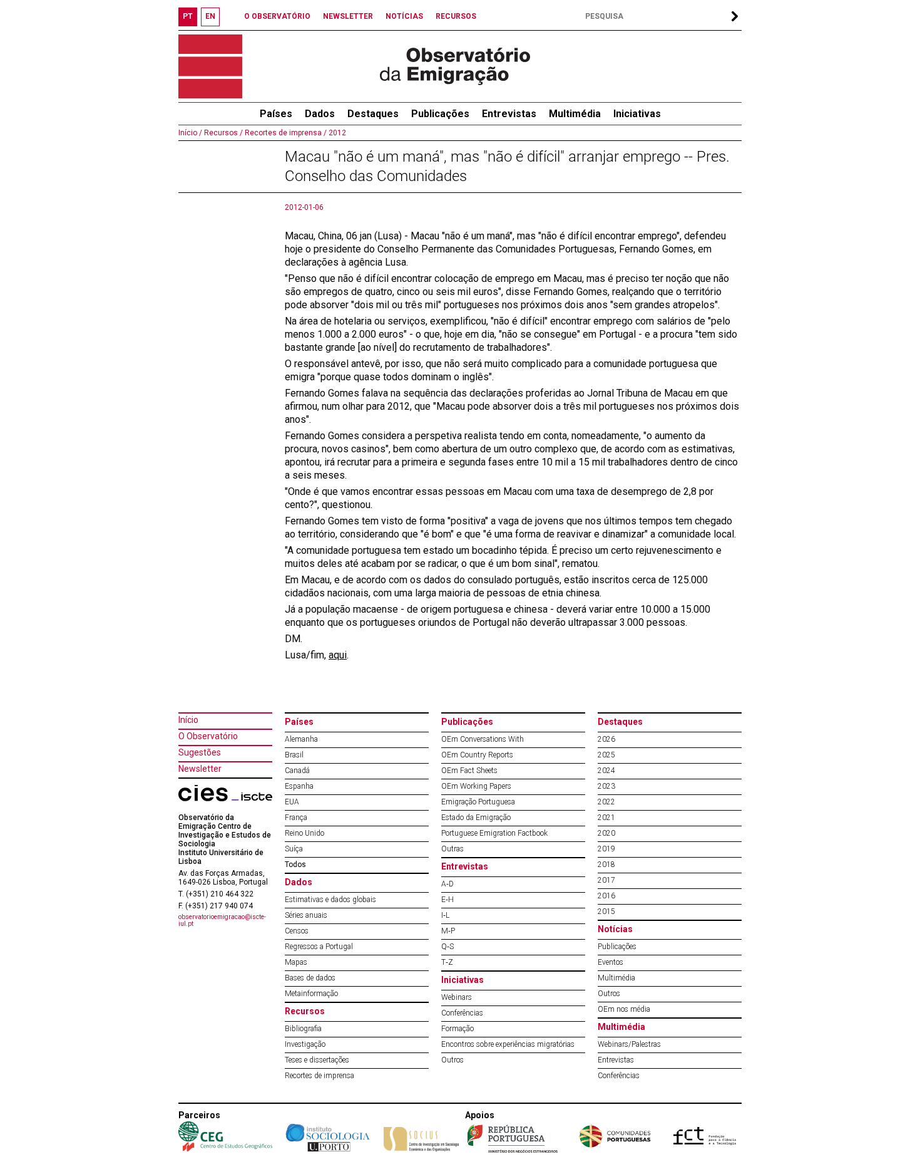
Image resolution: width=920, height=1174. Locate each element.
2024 (606, 770)
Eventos (610, 962)
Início (188, 720)
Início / (190, 132)
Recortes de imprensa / (285, 132)
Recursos (305, 1011)
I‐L (445, 915)
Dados (320, 114)
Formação (457, 1028)
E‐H (447, 899)
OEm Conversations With (482, 739)
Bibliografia (303, 1028)
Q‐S (447, 946)
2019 (606, 848)
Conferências (462, 1013)
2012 (336, 132)
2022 (606, 801)
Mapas (296, 962)
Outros (452, 1060)
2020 (606, 833)
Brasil (294, 755)
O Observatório (208, 736)
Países (299, 722)
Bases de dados (310, 978)
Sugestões (199, 752)
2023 (606, 786)
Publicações (440, 114)
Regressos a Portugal (319, 946)
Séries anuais (306, 915)
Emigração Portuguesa (478, 801)
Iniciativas (637, 114)
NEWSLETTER (348, 16)
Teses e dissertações (317, 1060)
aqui (338, 655)
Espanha (299, 786)
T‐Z (447, 962)
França (296, 817)
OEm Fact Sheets (469, 770)
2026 (606, 739)
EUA (292, 801)
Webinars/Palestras (629, 1044)
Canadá (297, 770)
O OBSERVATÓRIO (277, 16)
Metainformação (311, 993)
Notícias (615, 929)
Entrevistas (509, 114)
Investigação (305, 1044)
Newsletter (200, 769)
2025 (606, 755)
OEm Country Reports (477, 755)
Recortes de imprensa (319, 1075)
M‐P (448, 931)
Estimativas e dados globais (330, 899)
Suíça (294, 848)
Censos (297, 931)
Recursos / (222, 132)
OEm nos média (624, 1009)
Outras (452, 848)
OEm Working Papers (476, 786)
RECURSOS (456, 16)
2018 (606, 864)
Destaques (373, 114)
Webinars (456, 997)
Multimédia (575, 114)
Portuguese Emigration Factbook (494, 833)
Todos (295, 864)
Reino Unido (304, 833)
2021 (606, 817)
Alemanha (301, 739)
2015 (606, 911)
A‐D (447, 884)
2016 (606, 895)
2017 (606, 880)
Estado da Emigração (476, 817)
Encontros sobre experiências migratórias (508, 1044)
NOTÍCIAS (404, 16)
